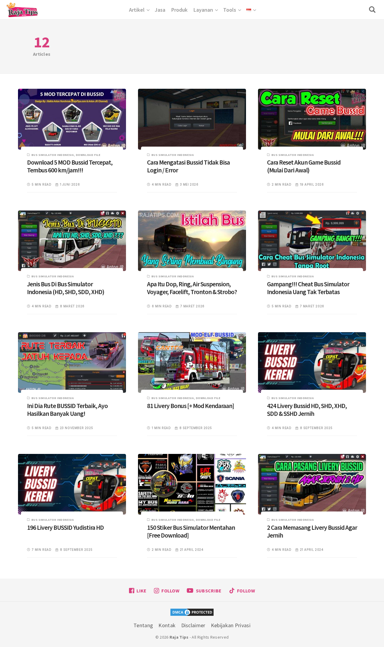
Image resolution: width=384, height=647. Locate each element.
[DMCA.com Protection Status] (192, 613)
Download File (88, 155)
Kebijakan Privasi (230, 625)
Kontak (167, 625)
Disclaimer (193, 625)
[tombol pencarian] (373, 9)
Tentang (143, 625)
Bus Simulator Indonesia (53, 155)
